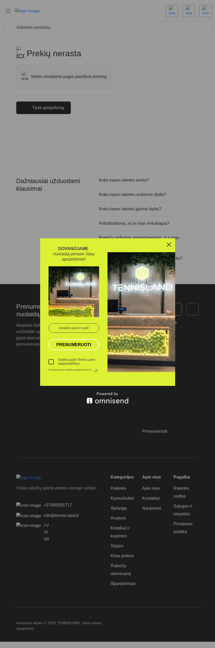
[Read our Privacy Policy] (96, 371)
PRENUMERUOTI (73, 344)
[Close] (169, 244)
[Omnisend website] (107, 398)
